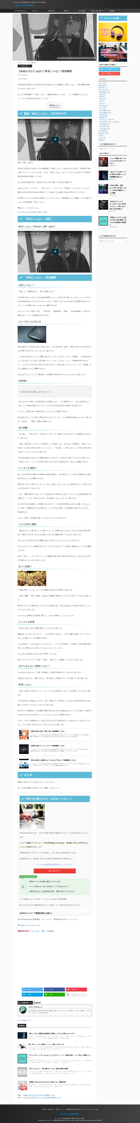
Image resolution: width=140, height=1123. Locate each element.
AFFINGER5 (99, 1120)
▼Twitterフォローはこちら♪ (29, 925)
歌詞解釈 (50, 931)
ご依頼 (57, 1109)
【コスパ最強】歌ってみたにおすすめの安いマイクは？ (118, 160)
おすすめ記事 (81, 11)
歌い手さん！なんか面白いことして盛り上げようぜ (46, 1044)
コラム (29, 1020)
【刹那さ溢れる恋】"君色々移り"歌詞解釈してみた (39, 1095)
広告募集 (111, 11)
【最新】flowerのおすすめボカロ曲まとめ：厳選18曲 (47, 1082)
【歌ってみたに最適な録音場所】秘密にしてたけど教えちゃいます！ (52, 1033)
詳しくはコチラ (54, 871)
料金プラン (36, 11)
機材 (43, 931)
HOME (44, 1109)
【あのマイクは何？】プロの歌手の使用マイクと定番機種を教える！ (118, 174)
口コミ (62, 1109)
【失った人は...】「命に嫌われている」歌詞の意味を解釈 (48, 1068)
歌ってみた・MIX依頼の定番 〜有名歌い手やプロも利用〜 (70, 1118)
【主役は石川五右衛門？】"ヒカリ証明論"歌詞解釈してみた (42, 1097)
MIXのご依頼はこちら (108, 73)
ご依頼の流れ (51, 11)
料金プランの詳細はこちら (108, 69)
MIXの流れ (50, 1109)
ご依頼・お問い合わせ (96, 11)
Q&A (96, 1109)
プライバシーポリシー (87, 1109)
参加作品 (66, 11)
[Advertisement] (55, 957)
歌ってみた (35, 931)
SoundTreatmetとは (20, 11)
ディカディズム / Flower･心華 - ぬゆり (33, 212)
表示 (57, 105)
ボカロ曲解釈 (23, 1020)
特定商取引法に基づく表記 (73, 1109)
